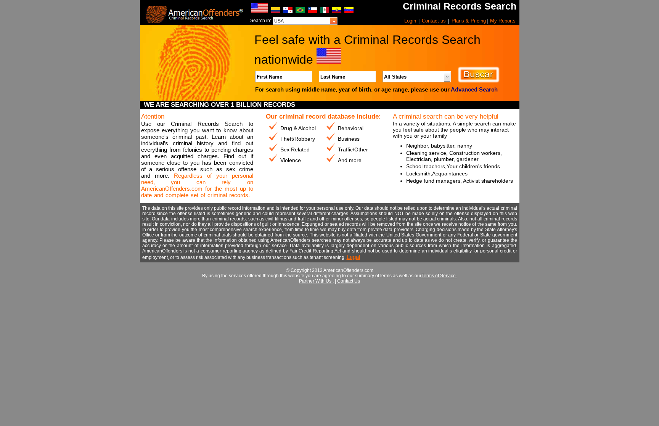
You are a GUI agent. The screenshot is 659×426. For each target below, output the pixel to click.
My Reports (503, 21)
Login (410, 21)
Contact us (434, 21)
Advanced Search (474, 89)
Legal (353, 257)
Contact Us (348, 281)
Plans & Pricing (469, 21)
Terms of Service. (439, 275)
